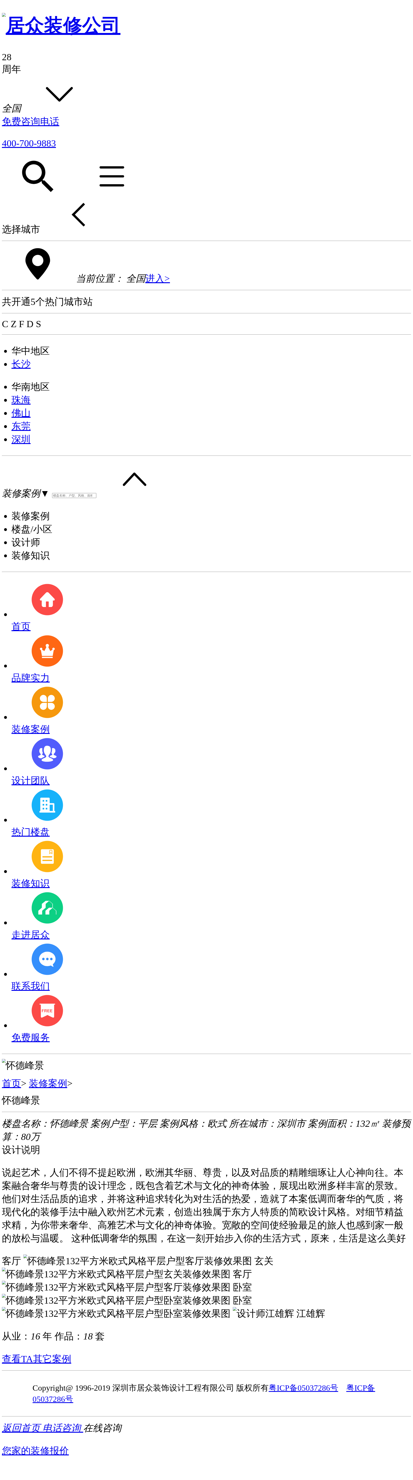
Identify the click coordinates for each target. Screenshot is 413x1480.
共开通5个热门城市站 (47, 301)
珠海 (21, 400)
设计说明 (21, 1149)
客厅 (11, 1261)
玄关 (263, 1261)
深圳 (21, 439)
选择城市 (21, 229)
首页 (11, 1083)
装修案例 (48, 1083)
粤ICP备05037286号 (303, 1388)
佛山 (21, 413)
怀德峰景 (21, 1100)
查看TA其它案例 (36, 1359)
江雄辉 (310, 1313)
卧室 (242, 1287)
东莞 (21, 426)
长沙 (21, 364)
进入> (157, 278)
